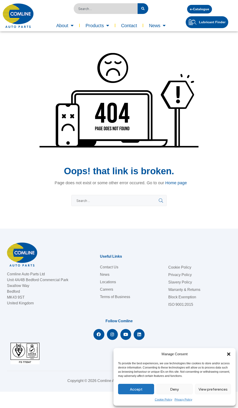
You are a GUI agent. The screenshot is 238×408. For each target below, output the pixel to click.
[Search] (143, 8)
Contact (129, 25)
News (154, 25)
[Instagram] (112, 334)
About (62, 25)
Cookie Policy (163, 399)
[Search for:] (119, 201)
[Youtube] (125, 334)
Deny (174, 389)
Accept (136, 389)
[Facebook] (98, 334)
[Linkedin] (139, 334)
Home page (176, 183)
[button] (228, 354)
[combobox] (106, 8)
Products (95, 25)
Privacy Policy (183, 399)
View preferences (213, 389)
